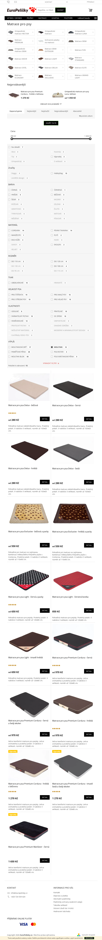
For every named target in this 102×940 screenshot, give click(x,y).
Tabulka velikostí (60, 905)
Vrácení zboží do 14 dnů (63, 908)
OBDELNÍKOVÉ (19, 283)
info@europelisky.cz (19, 893)
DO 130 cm (17, 266)
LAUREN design (19, 178)
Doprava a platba (60, 896)
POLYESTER (60, 352)
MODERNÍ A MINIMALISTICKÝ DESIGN (71, 330)
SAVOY (15, 244)
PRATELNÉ (60, 311)
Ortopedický (18, 161)
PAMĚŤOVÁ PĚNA (20, 352)
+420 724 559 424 (18, 897)
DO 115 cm (60, 271)
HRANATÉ (60, 283)
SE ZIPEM (60, 316)
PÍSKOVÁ (59, 218)
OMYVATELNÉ (61, 321)
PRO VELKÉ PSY (62, 299)
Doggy (15, 173)
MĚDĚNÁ (16, 218)
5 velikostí (59, 161)
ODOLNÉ (16, 311)
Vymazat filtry (50, 363)
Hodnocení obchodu (61, 911)
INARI (58, 240)
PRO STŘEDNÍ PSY (20, 299)
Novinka (59, 152)
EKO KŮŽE (17, 240)
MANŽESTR (17, 235)
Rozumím (89, 938)
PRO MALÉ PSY (62, 294)
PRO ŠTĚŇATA (19, 294)
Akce (14, 152)
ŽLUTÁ (58, 209)
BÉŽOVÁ (59, 194)
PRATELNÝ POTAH (20, 325)
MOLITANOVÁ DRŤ (21, 347)
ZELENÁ (59, 204)
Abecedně (77, 111)
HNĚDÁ (16, 194)
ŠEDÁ (15, 199)
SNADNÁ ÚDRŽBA (63, 325)
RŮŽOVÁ (16, 204)
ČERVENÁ (59, 190)
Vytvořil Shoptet (88, 935)
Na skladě (17, 147)
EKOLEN (59, 244)
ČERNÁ (16, 190)
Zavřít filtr (51, 123)
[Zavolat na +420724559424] (10, 2)
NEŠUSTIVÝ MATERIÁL (22, 330)
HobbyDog (60, 173)
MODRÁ (59, 199)
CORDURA (17, 230)
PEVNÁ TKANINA (63, 230)
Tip (14, 156)
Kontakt (48, 2)
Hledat (60, 10)
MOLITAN (60, 347)
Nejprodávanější (61, 111)
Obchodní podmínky (61, 899)
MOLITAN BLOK (20, 356)
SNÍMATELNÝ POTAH (22, 316)
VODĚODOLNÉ (19, 321)
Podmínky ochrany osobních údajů (67, 902)
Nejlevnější (31, 111)
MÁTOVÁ (59, 213)
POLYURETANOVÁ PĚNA (65, 356)
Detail (45, 419)
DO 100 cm (60, 266)
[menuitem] (14, 18)
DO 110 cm (17, 261)
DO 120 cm (60, 261)
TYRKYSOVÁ (18, 213)
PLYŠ (57, 235)
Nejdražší (45, 111)
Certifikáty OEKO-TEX (21, 335)
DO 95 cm (17, 271)
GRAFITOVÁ (17, 209)
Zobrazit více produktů (49, 104)
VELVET (16, 249)
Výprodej (59, 156)
